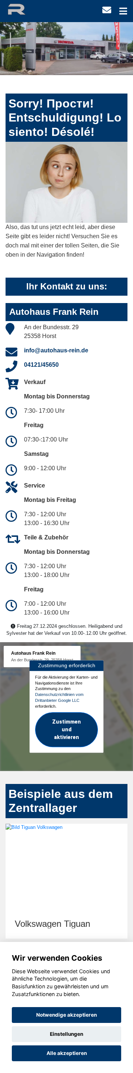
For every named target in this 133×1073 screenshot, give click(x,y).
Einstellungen (66, 1034)
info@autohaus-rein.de (56, 350)
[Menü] (123, 11)
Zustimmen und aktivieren (66, 729)
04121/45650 (41, 365)
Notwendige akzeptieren (66, 1015)
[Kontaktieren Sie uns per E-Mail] (106, 10)
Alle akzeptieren (67, 1053)
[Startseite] (23, 8)
